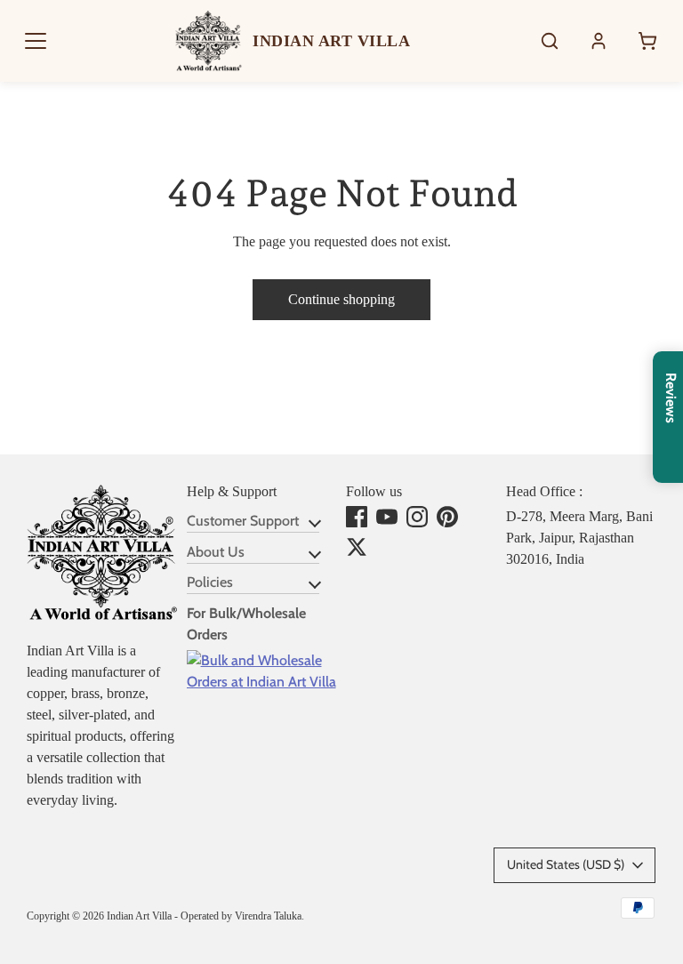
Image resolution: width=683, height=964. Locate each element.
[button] (35, 41)
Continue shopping (341, 299)
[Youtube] (387, 516)
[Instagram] (417, 516)
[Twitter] (356, 547)
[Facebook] (356, 516)
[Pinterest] (447, 516)
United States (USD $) (565, 864)
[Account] (598, 41)
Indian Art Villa (139, 916)
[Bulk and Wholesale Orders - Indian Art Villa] (262, 681)
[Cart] (647, 41)
